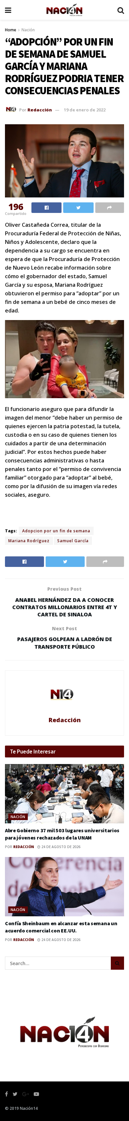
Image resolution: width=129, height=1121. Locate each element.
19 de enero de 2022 (85, 110)
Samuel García (73, 541)
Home (10, 30)
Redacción (39, 110)
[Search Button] (117, 963)
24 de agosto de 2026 (60, 846)
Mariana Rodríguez (29, 541)
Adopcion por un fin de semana (56, 531)
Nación (28, 30)
